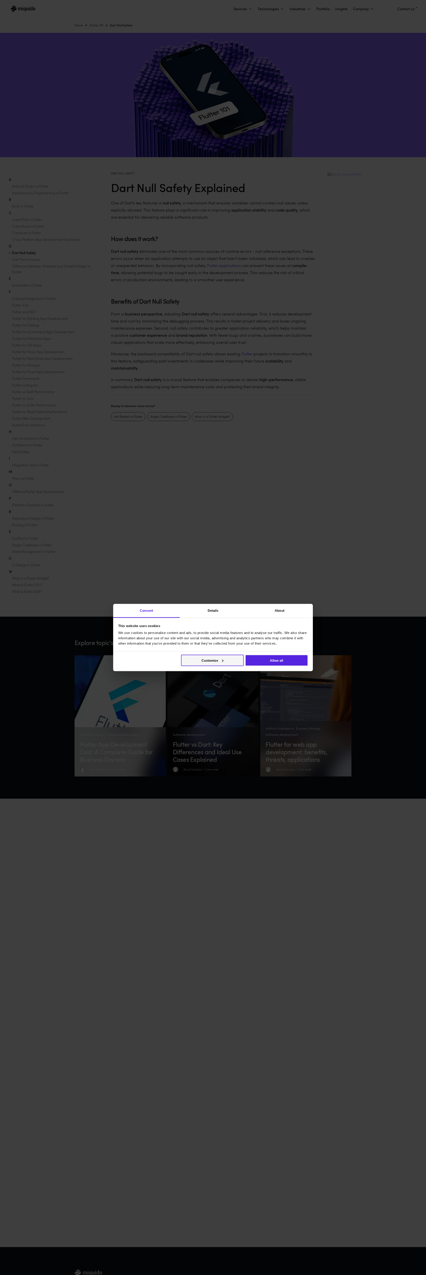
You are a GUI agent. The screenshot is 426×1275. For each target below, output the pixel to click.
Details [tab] (213, 610)
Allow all (276, 660)
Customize (209, 660)
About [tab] (279, 610)
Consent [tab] (146, 610)
